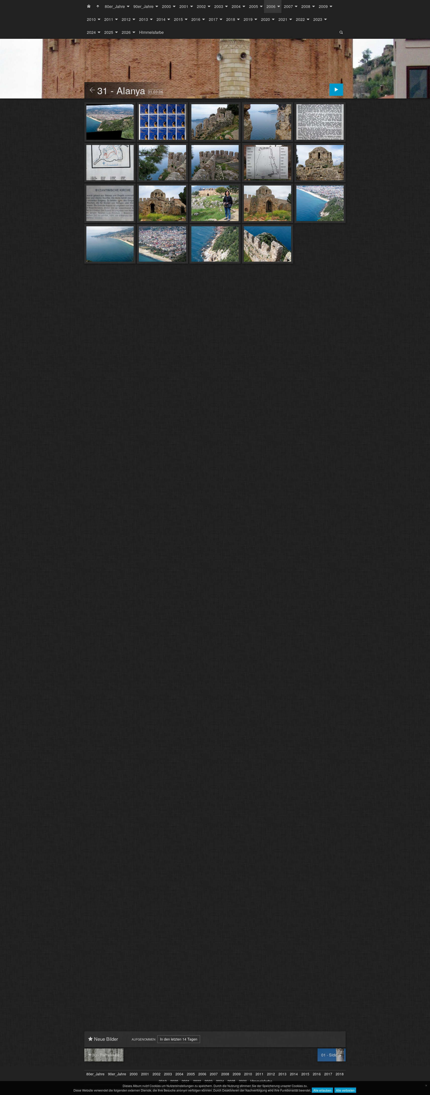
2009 (323, 6)
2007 (288, 6)
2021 (282, 19)
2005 (253, 6)
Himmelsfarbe (151, 32)
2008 (305, 6)
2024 (91, 32)
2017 (213, 19)
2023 (317, 19)
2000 (166, 6)
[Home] (88, 6)
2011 (108, 19)
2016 (195, 19)
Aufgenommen (144, 1039)
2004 (236, 6)
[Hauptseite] (97, 6)
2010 (91, 19)
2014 (161, 19)
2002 (201, 6)
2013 (143, 19)
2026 (126, 32)
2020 (265, 19)
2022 (300, 19)
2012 (126, 19)
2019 (248, 19)
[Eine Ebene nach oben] (92, 90)
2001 (183, 6)
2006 (271, 6)
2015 (178, 19)
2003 (218, 6)
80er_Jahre (115, 6)
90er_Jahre (143, 6)
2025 (108, 32)
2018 (230, 19)
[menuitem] (88, 6)
